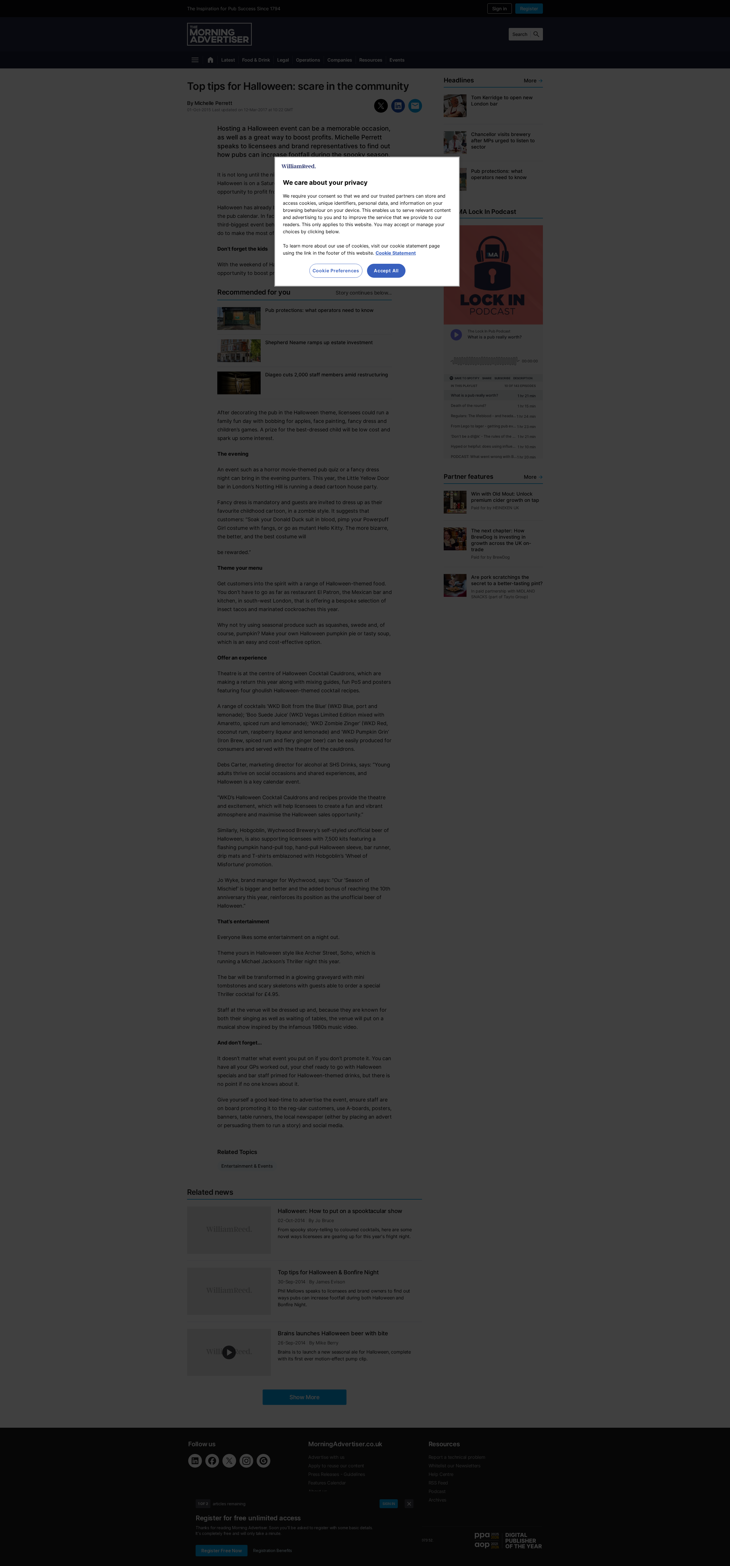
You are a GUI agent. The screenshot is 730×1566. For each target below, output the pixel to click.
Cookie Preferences (336, 270)
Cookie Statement (396, 253)
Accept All (386, 270)
